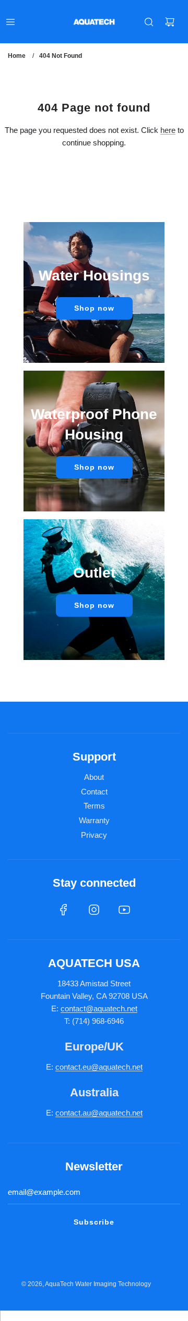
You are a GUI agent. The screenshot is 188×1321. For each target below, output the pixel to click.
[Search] (148, 22)
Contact (94, 791)
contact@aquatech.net (99, 1008)
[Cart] (169, 22)
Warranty (94, 820)
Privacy (94, 834)
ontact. (71, 1066)
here (167, 130)
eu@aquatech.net (113, 1066)
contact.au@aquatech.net (99, 1112)
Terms (94, 805)
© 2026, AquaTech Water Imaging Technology (86, 1284)
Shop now (94, 308)
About (94, 777)
